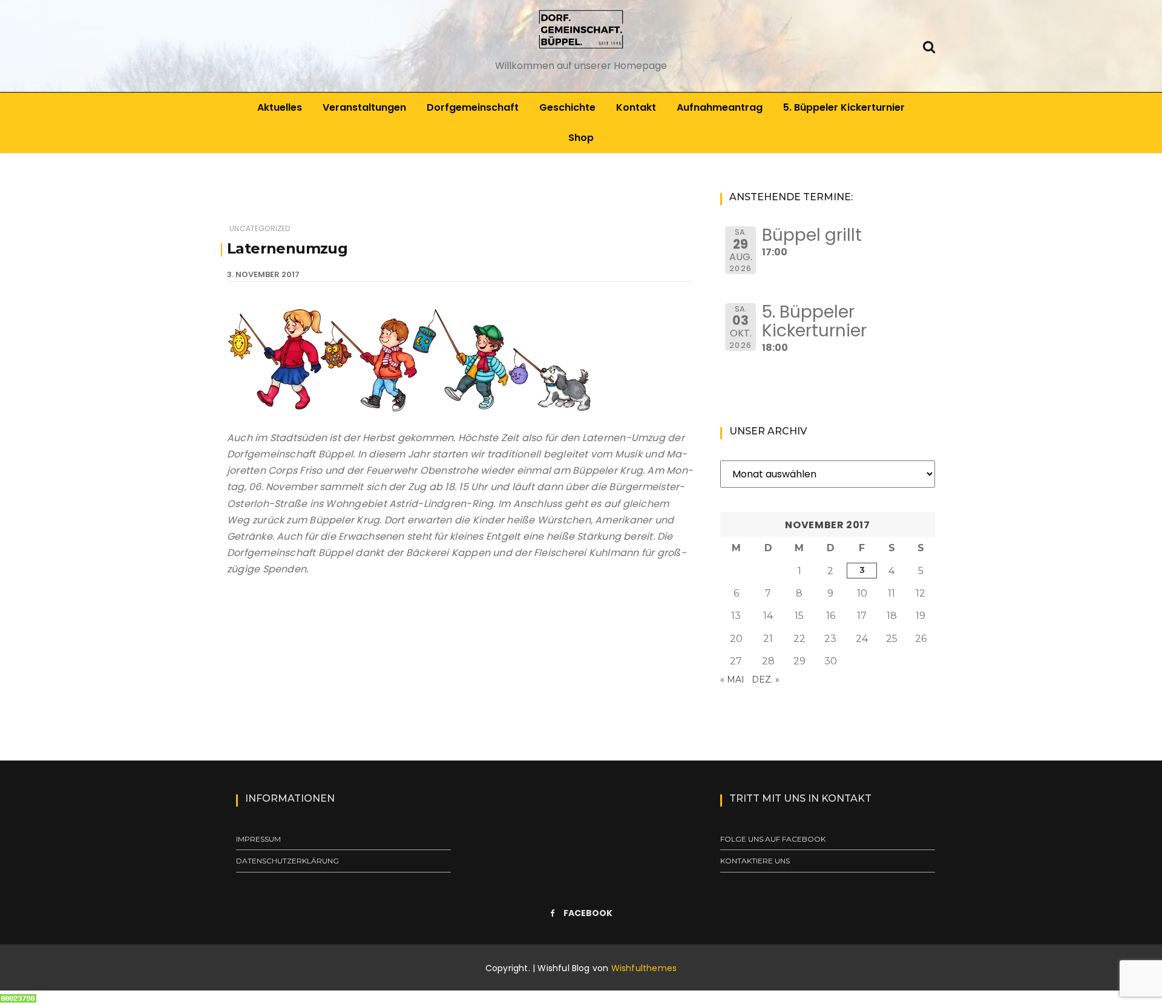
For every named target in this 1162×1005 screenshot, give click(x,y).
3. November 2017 (263, 274)
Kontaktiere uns (755, 860)
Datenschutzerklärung (287, 860)
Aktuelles (279, 107)
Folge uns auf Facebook (773, 838)
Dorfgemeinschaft (473, 107)
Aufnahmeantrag (720, 107)
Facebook (587, 913)
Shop (581, 138)
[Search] (929, 45)
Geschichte (567, 107)
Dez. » (766, 679)
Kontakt (636, 107)
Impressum (258, 838)
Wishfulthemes (644, 968)
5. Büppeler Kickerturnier (844, 107)
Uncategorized (259, 228)
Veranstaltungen (364, 107)
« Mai (732, 679)
